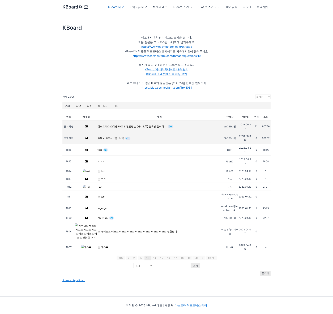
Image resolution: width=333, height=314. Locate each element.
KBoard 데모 (75, 7)
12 (141, 257)
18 (182, 257)
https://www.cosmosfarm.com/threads (166, 46)
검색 (195, 265)
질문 (89, 105)
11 (134, 257)
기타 (116, 105)
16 (168, 257)
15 (161, 257)
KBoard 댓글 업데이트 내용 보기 (166, 74)
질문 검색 (231, 7)
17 (175, 257)
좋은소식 (103, 105)
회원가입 (262, 7)
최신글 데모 (160, 7)
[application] (190, 7)
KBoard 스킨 (181, 7)
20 (196, 257)
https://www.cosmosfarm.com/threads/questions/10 (167, 56)
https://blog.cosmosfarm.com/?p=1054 (166, 87)
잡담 (78, 105)
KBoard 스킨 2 (207, 7)
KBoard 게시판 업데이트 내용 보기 (166, 69)
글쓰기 (265, 273)
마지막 (211, 257)
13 (147, 257)
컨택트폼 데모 (138, 7)
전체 (67, 105)
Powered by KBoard (73, 280)
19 (189, 257)
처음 (120, 257)
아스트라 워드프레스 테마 (191, 305)
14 (154, 257)
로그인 (247, 7)
